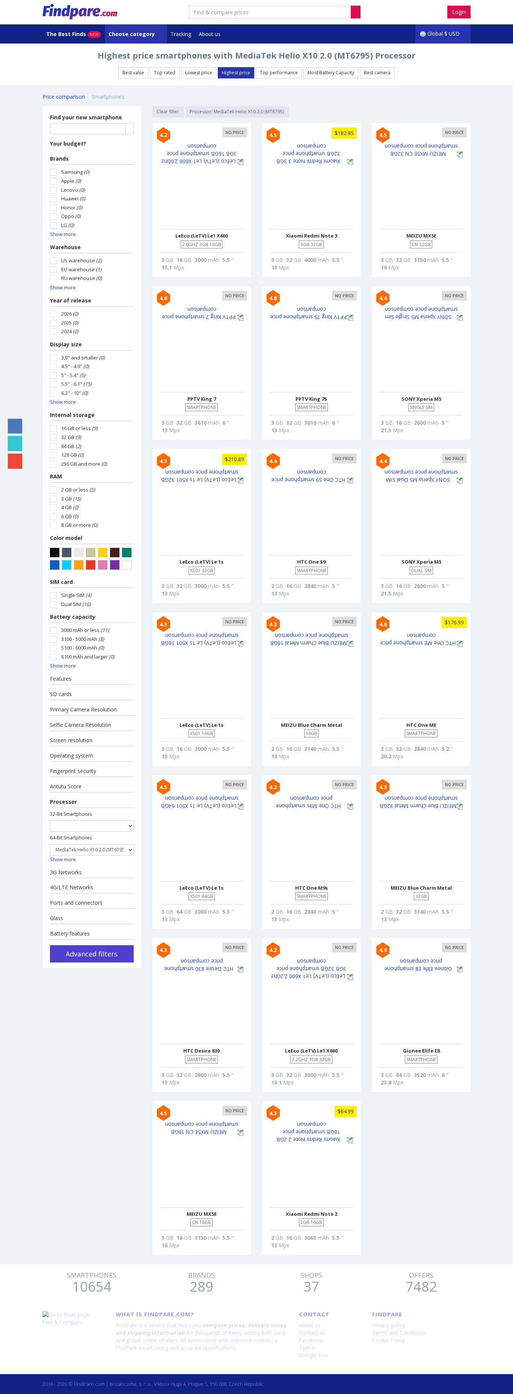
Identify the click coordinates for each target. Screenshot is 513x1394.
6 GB (69, 516)
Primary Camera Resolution (83, 709)
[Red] (90, 565)
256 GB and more (84, 463)
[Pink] (102, 565)
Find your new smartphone (86, 117)
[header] (356, 12)
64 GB (71, 446)
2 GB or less (78, 489)
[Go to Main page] (73, 1315)
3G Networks (66, 872)
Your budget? (68, 143)
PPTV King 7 (201, 398)
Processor (63, 801)
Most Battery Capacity (331, 72)
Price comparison (63, 96)
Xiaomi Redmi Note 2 (311, 1214)
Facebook (311, 1340)
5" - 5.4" (73, 375)
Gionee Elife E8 (421, 1050)
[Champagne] (90, 552)
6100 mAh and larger (88, 656)
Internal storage (72, 414)
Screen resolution (71, 740)
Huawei (73, 198)
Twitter (307, 1347)
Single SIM (76, 595)
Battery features (70, 933)
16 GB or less (79, 428)
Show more (63, 234)
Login (459, 11)
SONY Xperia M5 (421, 398)
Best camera (377, 72)
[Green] (126, 552)
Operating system (71, 755)
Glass (56, 918)
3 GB (71, 498)
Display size (66, 344)
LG (67, 225)
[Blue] (54, 565)
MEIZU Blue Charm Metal (311, 725)
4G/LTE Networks (71, 887)
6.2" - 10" (74, 392)
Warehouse (65, 247)
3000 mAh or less (85, 630)
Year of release (70, 300)
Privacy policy (388, 1325)
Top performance (279, 72)
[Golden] (102, 552)
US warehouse (81, 260)
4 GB (69, 507)
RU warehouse (81, 278)
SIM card (61, 581)
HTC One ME (421, 725)
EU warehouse (81, 269)
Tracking (180, 34)
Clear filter (168, 111)
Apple (71, 180)
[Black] (54, 552)
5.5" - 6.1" (76, 383)
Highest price (236, 72)
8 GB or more (79, 525)
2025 (69, 322)
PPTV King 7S (311, 398)
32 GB (71, 437)
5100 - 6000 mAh (82, 647)
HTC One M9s (311, 887)
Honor (71, 207)
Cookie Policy (388, 1340)
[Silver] (78, 552)
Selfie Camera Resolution (80, 724)
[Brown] (114, 552)
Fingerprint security (73, 770)
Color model (66, 537)
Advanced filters (92, 953)
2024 (69, 331)
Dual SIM (76, 604)
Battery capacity (72, 616)
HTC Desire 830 (201, 1050)
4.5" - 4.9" (75, 366)
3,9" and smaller (83, 357)
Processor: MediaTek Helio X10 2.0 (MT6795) (237, 111)
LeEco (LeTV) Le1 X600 (201, 235)
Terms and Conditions (399, 1332)
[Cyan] (66, 565)
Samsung (75, 171)
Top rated (164, 72)
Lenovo (73, 189)
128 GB (72, 454)
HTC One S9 (311, 561)
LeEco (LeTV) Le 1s (201, 561)
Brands (59, 158)
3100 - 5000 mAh (82, 639)
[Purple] (114, 565)
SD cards (61, 694)
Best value (133, 72)
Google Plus (313, 1355)
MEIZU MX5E (421, 235)
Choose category (132, 34)
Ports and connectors (76, 902)
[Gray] (66, 552)
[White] (126, 565)
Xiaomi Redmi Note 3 (311, 235)
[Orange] (78, 565)
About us (209, 34)
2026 (69, 313)
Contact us (312, 1332)
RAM (56, 476)
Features (60, 678)
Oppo (71, 216)
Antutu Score (65, 786)
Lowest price (198, 72)
